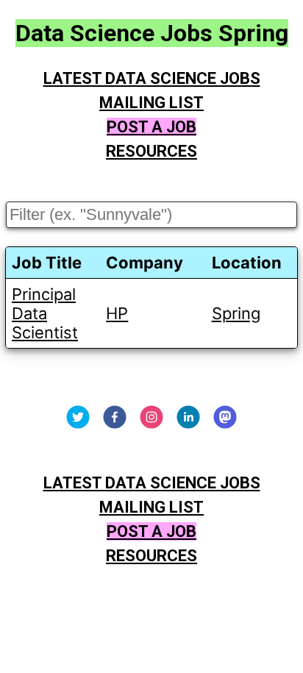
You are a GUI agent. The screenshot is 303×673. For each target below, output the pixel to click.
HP (117, 313)
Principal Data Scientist (45, 313)
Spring (236, 313)
